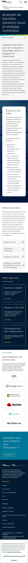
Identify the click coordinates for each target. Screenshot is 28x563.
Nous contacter (6, 489)
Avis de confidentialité (8, 523)
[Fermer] (26, 542)
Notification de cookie (8, 511)
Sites (3, 496)
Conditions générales (7, 527)
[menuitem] (14, 485)
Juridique (4, 520)
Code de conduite (7, 508)
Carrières (4, 485)
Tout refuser (14, 560)
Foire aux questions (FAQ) (9, 492)
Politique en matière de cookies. (14, 552)
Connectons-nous (9, 455)
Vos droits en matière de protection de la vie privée (13, 515)
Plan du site (5, 499)
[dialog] (14, 551)
